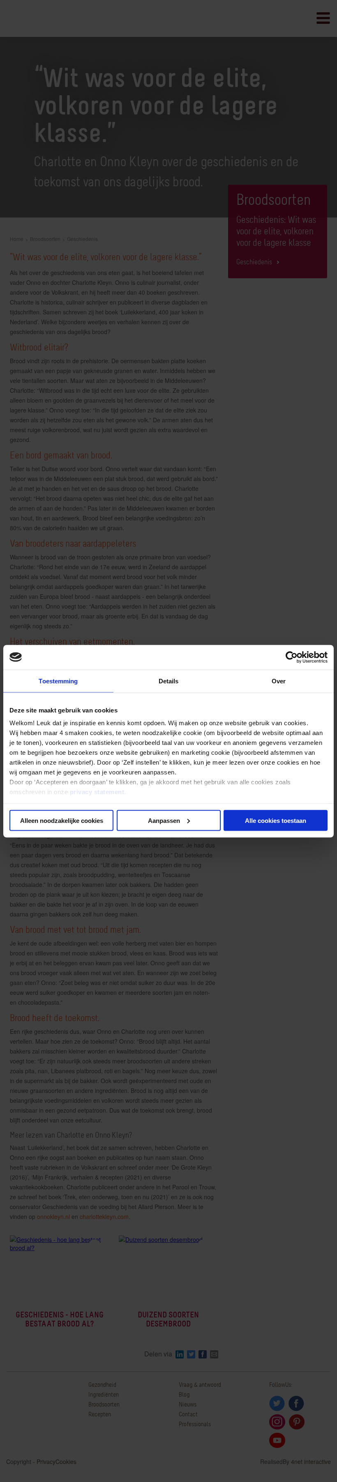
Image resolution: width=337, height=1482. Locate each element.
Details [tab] (169, 680)
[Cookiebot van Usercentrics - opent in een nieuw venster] (292, 657)
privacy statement (97, 791)
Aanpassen (164, 820)
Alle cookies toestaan (275, 820)
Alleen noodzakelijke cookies (61, 820)
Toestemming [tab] (58, 680)
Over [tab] (279, 680)
